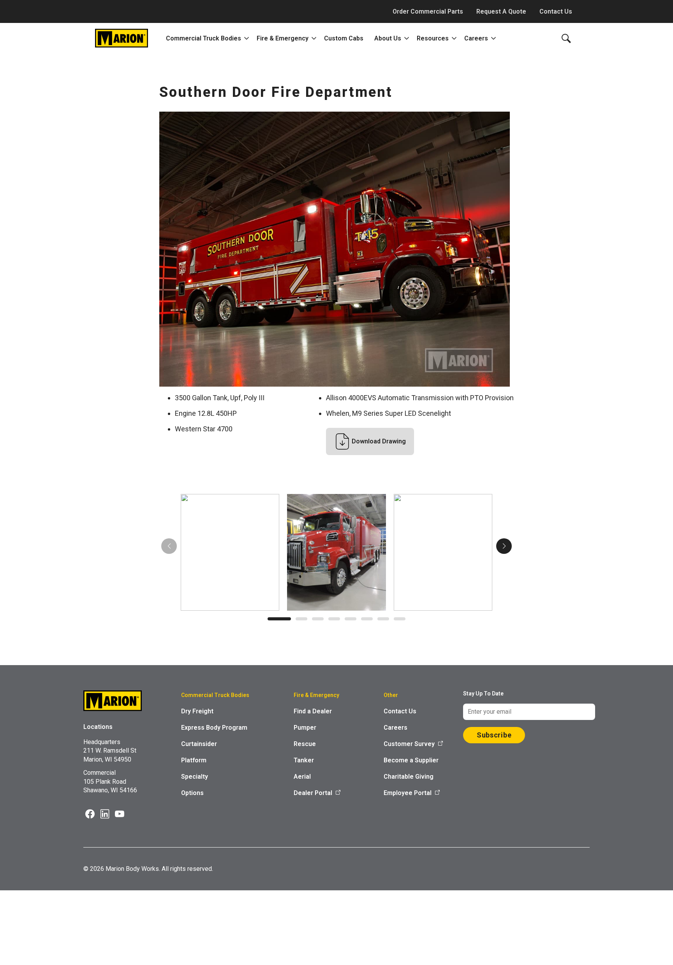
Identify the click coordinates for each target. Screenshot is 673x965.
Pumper (305, 727)
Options (192, 793)
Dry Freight (197, 711)
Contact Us (555, 11)
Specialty (194, 776)
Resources (433, 38)
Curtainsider (199, 744)
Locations (98, 726)
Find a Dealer (313, 711)
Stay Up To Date (483, 693)
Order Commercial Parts (428, 11)
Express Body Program (214, 727)
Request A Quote (501, 11)
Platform (193, 760)
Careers (476, 38)
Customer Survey (409, 744)
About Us (387, 38)
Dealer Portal (313, 793)
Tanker (304, 760)
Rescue (305, 744)
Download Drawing (379, 441)
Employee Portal (408, 793)
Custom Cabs (343, 38)
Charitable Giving (408, 776)
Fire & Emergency (282, 38)
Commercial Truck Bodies (203, 38)
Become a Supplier (411, 760)
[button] (279, 618)
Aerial (302, 776)
